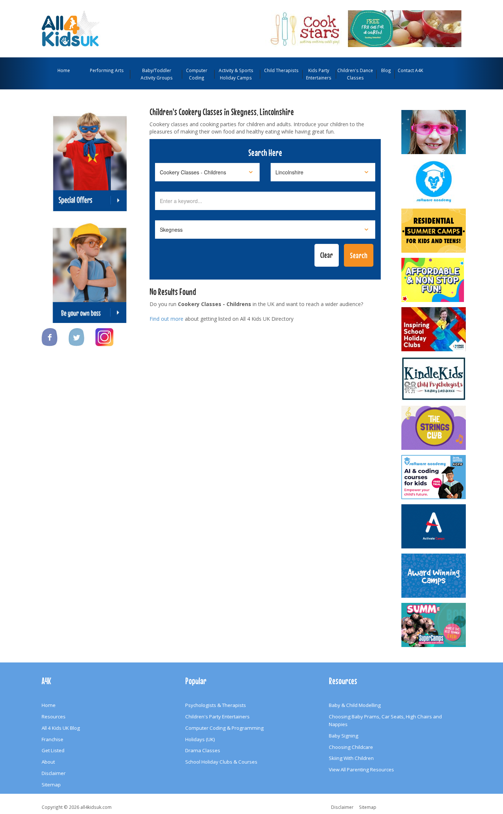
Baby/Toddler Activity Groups (157, 74)
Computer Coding (196, 74)
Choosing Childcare (351, 747)
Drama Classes (202, 750)
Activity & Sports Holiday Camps (236, 74)
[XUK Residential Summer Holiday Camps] (434, 231)
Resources (54, 716)
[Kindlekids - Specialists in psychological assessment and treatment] (434, 378)
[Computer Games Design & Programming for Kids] (434, 181)
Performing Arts (107, 70)
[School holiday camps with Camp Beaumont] (434, 576)
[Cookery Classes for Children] (363, 28)
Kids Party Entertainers (318, 74)
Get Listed (53, 750)
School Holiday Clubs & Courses (221, 761)
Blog (386, 70)
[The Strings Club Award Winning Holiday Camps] (434, 428)
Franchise (52, 739)
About (48, 761)
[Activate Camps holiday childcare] (434, 526)
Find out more (166, 318)
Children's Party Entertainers (217, 716)
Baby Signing (343, 735)
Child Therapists (281, 70)
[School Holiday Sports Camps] (434, 329)
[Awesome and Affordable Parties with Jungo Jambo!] (434, 280)
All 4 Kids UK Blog (61, 728)
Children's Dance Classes (355, 74)
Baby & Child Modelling (355, 705)
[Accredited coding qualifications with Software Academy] (434, 477)
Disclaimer (54, 773)
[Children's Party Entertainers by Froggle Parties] (434, 132)
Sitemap (51, 784)
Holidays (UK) (200, 739)
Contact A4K (410, 70)
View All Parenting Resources (361, 769)
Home (63, 70)
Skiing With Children (351, 758)
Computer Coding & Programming (224, 728)
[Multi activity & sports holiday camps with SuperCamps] (434, 625)
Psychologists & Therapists (215, 705)
